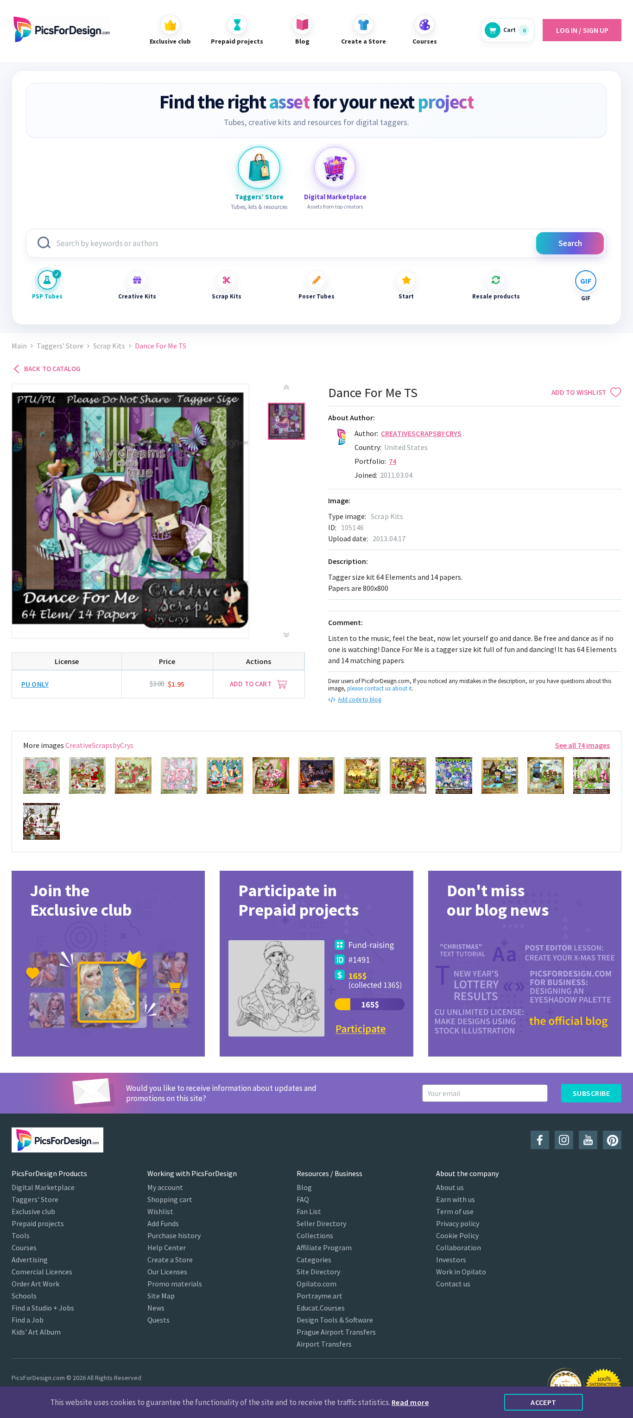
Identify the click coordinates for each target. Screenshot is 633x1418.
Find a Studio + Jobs (43, 1307)
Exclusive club (33, 1211)
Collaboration (458, 1247)
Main (19, 346)
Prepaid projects (38, 1223)
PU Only (35, 684)
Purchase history (174, 1235)
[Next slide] (286, 635)
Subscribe (591, 1093)
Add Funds (163, 1223)
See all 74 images (582, 745)
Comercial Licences (42, 1271)
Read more (410, 1402)
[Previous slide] (286, 387)
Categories (314, 1259)
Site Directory (318, 1271)
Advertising (30, 1259)
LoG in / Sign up (582, 30)
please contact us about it (379, 688)
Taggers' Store (35, 1199)
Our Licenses (167, 1271)
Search (570, 243)
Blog (304, 1187)
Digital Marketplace (43, 1187)
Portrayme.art (319, 1295)
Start (406, 296)
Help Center (166, 1247)
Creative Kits (137, 296)
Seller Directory (321, 1223)
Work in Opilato (461, 1271)
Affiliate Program (324, 1247)
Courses (24, 1247)
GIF (585, 298)
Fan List (309, 1211)
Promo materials (174, 1283)
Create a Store (170, 1259)
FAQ (303, 1199)
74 (392, 461)
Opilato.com (316, 1283)
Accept (544, 1402)
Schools (24, 1295)
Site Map (161, 1295)
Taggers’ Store (60, 346)
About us (450, 1187)
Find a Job (28, 1319)
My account (165, 1187)
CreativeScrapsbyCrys (421, 433)
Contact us (453, 1283)
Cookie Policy (457, 1235)
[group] (108, 964)
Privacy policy (457, 1223)
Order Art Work (35, 1283)
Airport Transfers (324, 1343)
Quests (158, 1319)
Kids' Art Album (36, 1331)
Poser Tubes (316, 296)
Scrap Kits (226, 296)
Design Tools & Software (335, 1319)
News (156, 1307)
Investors (451, 1259)
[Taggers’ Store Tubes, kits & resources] (259, 167)
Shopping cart (169, 1199)
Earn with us (455, 1199)
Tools (21, 1235)
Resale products (495, 296)
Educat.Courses (321, 1307)
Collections (315, 1235)
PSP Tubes (47, 296)
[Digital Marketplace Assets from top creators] (335, 167)
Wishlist (160, 1211)
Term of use (455, 1211)
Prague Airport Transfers (336, 1331)
